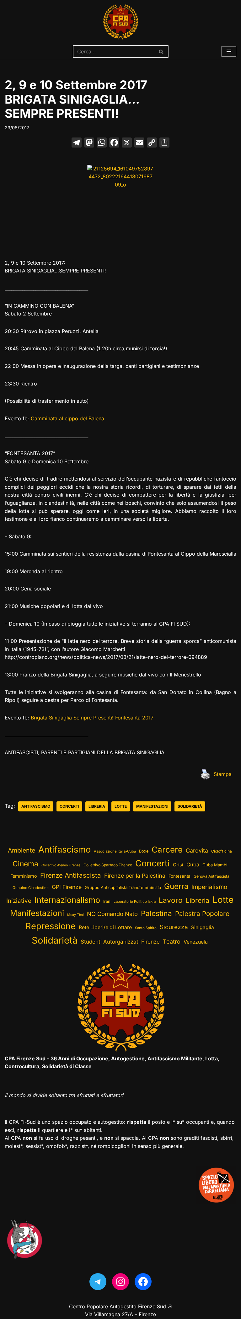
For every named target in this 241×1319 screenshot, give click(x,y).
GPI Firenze (67, 887)
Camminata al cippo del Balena (67, 418)
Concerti (69, 806)
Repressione (50, 926)
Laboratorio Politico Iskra (135, 901)
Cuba (192, 864)
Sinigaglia (202, 927)
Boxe (143, 851)
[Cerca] (161, 51)
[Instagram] (120, 1281)
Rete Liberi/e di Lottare (105, 927)
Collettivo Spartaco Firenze (107, 865)
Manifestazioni (152, 806)
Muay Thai (75, 915)
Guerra (176, 886)
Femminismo (23, 876)
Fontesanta (179, 876)
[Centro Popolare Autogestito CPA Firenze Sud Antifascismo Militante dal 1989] (120, 22)
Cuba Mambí (214, 864)
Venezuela (196, 942)
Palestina (156, 913)
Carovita (197, 850)
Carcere (167, 849)
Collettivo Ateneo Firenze (60, 865)
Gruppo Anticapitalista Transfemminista (123, 887)
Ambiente (21, 850)
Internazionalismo (67, 900)
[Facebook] (114, 143)
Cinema (25, 863)
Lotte (121, 806)
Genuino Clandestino (31, 888)
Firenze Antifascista (70, 875)
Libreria (96, 806)
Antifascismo (35, 806)
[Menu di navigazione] (229, 51)
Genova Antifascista (211, 876)
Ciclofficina (221, 851)
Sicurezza (174, 927)
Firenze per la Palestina (134, 875)
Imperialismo (209, 887)
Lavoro (171, 900)
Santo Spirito (146, 928)
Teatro (171, 941)
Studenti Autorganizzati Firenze (120, 942)
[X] (126, 143)
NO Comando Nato (112, 913)
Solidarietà (190, 806)
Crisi (178, 865)
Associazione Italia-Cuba (115, 851)
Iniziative (18, 900)
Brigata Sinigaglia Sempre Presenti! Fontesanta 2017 (92, 717)
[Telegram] (97, 1281)
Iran (106, 901)
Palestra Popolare (202, 914)
